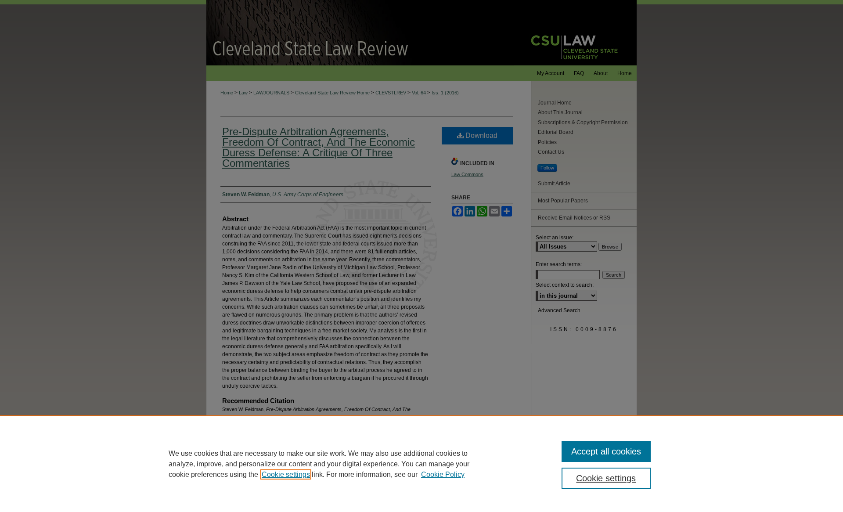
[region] (421, 463)
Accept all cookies (606, 451)
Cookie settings (286, 474)
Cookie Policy (443, 474)
